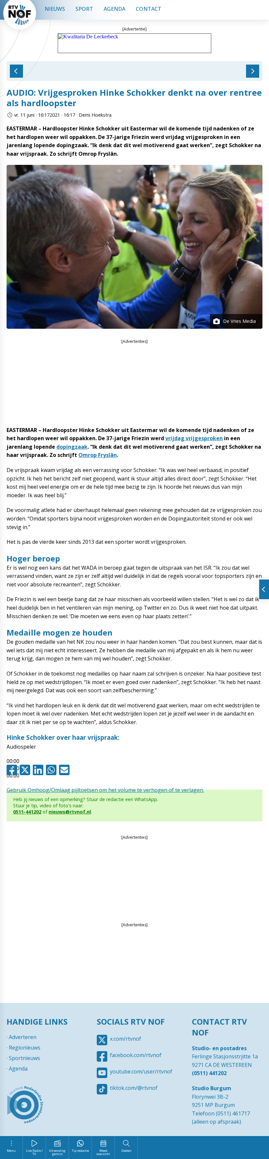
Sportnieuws (24, 1058)
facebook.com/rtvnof (135, 1055)
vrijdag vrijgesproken (194, 438)
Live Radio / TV (34, 1152)
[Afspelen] (7, 755)
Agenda (114, 8)
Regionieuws (24, 1047)
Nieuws (55, 8)
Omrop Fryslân (97, 455)
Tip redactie (80, 1151)
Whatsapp (52, 769)
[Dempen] (7, 784)
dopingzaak (72, 446)
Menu (11, 1151)
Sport (84, 8)
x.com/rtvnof (125, 1038)
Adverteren (22, 1037)
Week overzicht (103, 1152)
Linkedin (39, 769)
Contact (148, 8)
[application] (134, 756)
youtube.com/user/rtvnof (141, 1071)
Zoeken (126, 1151)
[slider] (105, 790)
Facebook (13, 769)
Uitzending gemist (57, 1152)
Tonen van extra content (264, 589)
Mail (65, 769)
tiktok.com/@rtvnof (133, 1087)
